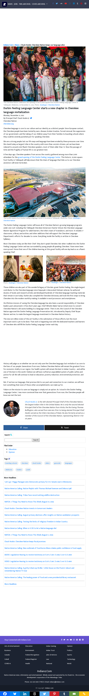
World (69, 663)
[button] (44, 73)
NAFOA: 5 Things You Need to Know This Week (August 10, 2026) (29, 501)
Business (8, 650)
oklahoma (8, 469)
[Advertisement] (44, 26)
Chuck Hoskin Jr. (31, 401)
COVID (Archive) (38, 4)
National (49, 663)
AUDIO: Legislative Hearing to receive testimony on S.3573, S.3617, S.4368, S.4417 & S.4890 (38, 554)
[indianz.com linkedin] (74, 3)
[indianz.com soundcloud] (61, 3)
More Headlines (11, 584)
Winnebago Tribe (56, 677)
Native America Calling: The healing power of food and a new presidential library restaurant (40, 577)
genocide (57, 463)
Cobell (7, 659)
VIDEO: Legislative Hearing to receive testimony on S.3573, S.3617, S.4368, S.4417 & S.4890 (38, 561)
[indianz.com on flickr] (85, 3)
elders (48, 463)
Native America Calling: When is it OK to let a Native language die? (31, 528)
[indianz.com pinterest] (81, 3)
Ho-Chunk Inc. (70, 675)
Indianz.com (49, 688)
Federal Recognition (32, 654)
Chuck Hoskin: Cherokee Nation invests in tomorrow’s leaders (28, 508)
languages (68, 463)
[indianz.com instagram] (70, 3)
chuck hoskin (36, 463)
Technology (71, 659)
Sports (69, 654)
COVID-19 (8, 663)
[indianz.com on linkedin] (83, 639)
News (10, 4)
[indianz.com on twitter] (65, 639)
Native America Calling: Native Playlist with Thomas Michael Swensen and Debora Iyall (38, 488)
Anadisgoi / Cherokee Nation (50, 105)
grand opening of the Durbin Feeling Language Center (39, 157)
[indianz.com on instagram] (74, 639)
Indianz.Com (8, 45)
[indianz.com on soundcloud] (68, 639)
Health (27, 663)
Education (12, 449)
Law (47, 659)
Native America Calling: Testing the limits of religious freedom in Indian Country (36, 521)
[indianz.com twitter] (57, 3)
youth (28, 469)
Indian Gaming (51, 646)
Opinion (12, 452)
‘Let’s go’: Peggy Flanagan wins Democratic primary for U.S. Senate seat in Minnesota (38, 482)
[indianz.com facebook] (53, 3)
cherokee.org (8, 123)
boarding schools (11, 463)
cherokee (25, 463)
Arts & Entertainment (12, 646)
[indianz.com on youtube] (66, 3)
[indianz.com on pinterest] (77, 639)
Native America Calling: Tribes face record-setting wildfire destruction (32, 495)
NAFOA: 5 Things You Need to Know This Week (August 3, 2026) (29, 535)
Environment (29, 650)
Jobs (16, 4)
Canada (7, 654)
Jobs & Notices (51, 654)
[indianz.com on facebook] (62, 639)
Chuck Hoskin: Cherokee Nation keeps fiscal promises (25, 541)
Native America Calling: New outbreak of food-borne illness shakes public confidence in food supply (43, 548)
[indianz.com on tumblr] (77, 3)
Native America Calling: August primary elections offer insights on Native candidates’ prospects (42, 515)
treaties (19, 469)
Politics (69, 650)
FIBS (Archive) (24, 4)
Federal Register (31, 659)
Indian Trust (50, 650)
